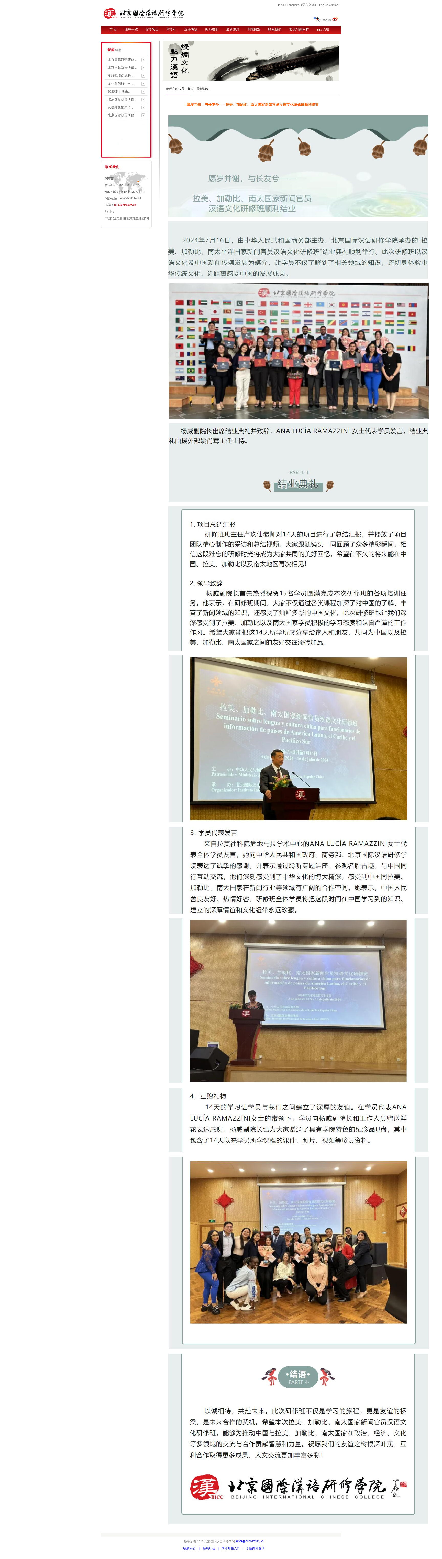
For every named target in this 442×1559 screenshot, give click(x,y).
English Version (328, 5)
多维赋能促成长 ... (121, 75)
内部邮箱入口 (231, 1548)
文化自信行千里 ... (121, 83)
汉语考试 (190, 29)
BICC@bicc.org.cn (125, 205)
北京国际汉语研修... (122, 60)
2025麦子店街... (119, 91)
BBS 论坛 (323, 29)
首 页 (113, 29)
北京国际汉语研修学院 (147, 12)
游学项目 (152, 29)
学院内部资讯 (255, 1548)
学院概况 (253, 29)
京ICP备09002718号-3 (249, 1541)
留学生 (171, 29)
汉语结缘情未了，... (122, 107)
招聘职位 (209, 1548)
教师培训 (211, 29)
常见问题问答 (299, 29)
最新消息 (232, 29)
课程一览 (131, 29)
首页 (190, 89)
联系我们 (274, 29)
